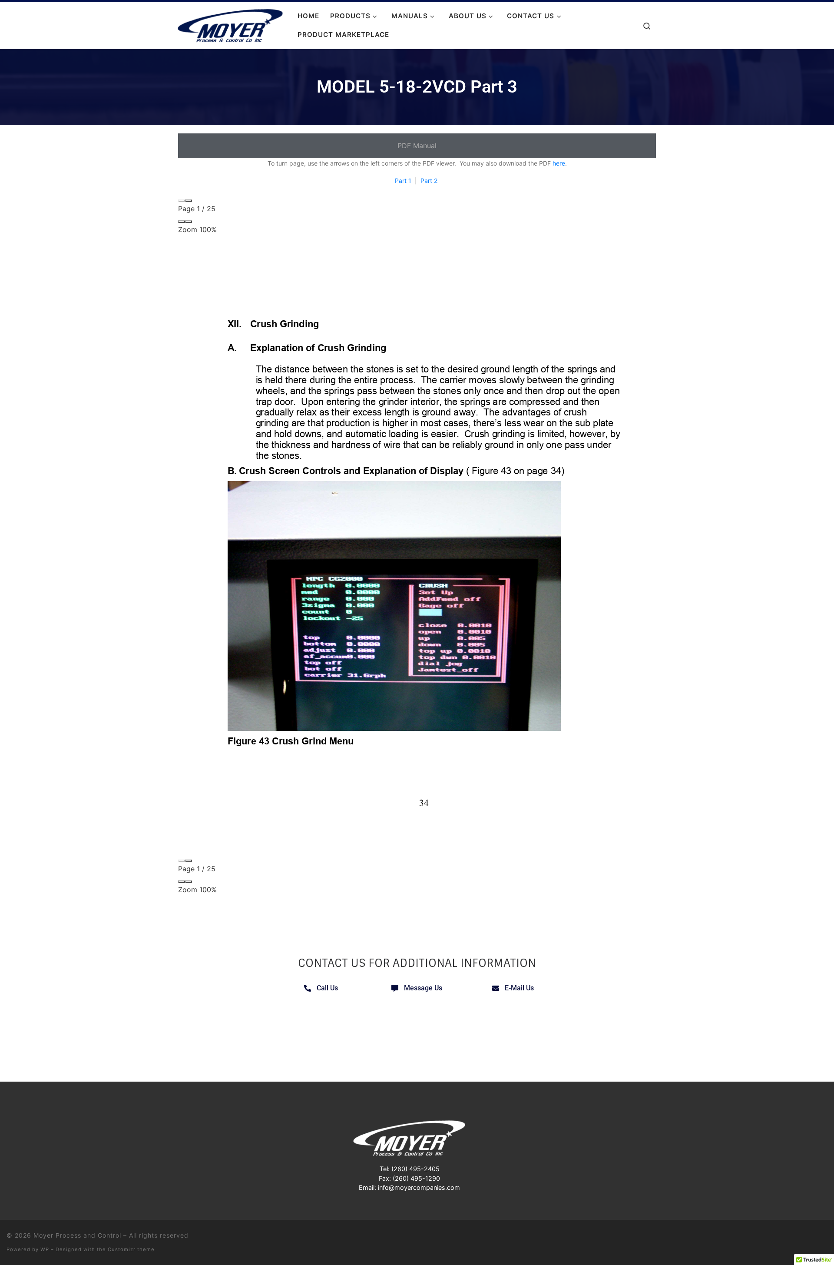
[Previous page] (181, 200)
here (559, 163)
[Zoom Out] (181, 221)
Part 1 (403, 180)
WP (44, 1249)
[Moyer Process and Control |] (230, 24)
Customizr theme (131, 1249)
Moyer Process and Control (77, 1235)
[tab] (417, 145)
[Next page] (188, 200)
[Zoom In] (188, 221)
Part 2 (428, 180)
